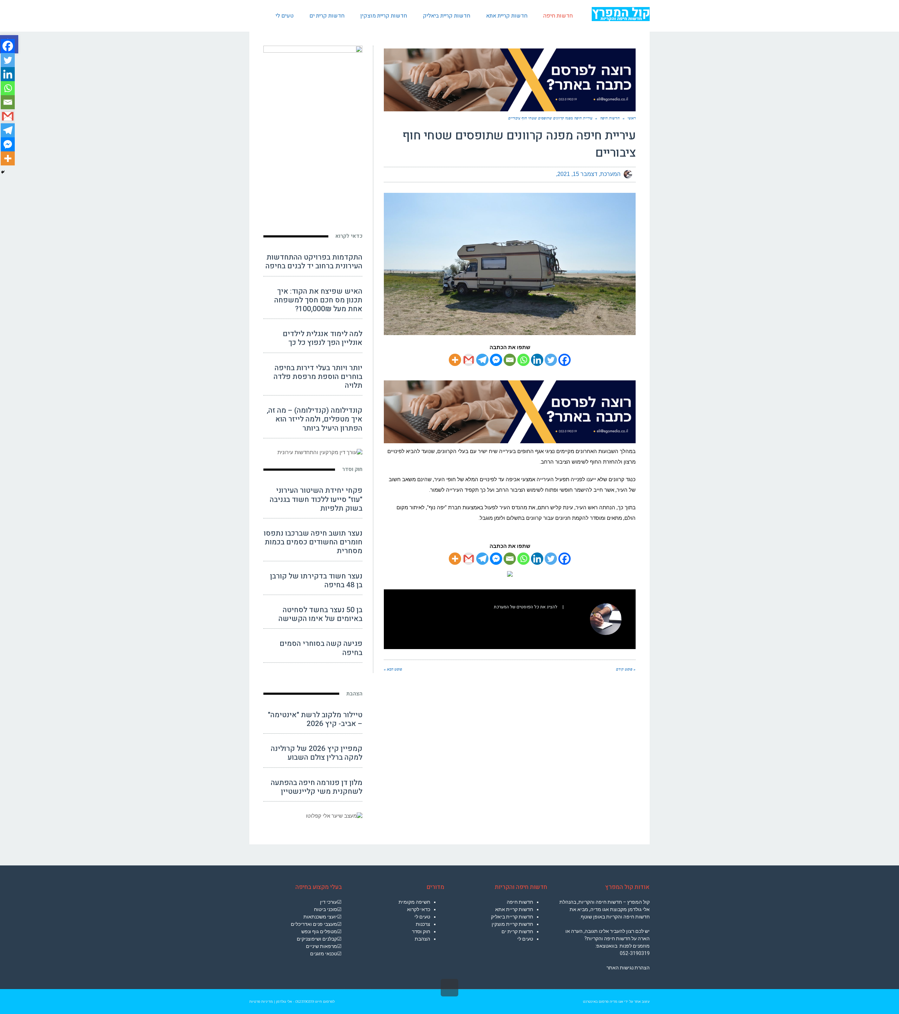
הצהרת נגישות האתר (628, 967)
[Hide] (3, 172)
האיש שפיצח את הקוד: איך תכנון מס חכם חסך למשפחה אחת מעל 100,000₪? (318, 300)
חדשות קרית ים (517, 931)
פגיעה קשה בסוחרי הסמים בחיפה (321, 648)
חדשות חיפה (520, 902)
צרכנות (423, 924)
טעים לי (525, 939)
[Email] (510, 360)
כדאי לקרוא (348, 236)
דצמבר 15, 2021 (577, 174)
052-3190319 (635, 953)
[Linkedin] (537, 360)
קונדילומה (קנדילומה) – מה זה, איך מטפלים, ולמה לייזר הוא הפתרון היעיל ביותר (314, 419)
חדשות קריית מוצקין (512, 924)
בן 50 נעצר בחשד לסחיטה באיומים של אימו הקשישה (320, 614)
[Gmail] (468, 360)
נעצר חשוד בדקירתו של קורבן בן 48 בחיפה (316, 580)
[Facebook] (564, 360)
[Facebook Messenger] (496, 360)
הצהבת (354, 694)
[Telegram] (482, 360)
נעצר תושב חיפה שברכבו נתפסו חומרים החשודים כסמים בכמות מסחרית (313, 542)
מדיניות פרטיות (261, 1001)
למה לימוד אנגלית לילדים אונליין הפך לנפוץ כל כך (322, 338)
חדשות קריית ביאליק (512, 917)
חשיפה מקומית (414, 902)
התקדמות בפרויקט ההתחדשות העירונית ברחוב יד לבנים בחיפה (313, 262)
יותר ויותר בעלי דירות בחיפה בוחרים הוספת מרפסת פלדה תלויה (318, 376)
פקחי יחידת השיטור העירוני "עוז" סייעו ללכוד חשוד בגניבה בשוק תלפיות (316, 499)
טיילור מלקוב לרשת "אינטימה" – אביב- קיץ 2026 (315, 719)
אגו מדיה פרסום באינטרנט (603, 1001)
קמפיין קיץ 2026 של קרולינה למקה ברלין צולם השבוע (316, 753)
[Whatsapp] (523, 360)
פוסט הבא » (393, 669)
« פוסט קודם (626, 669)
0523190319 (304, 1001)
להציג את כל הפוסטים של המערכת (525, 607)
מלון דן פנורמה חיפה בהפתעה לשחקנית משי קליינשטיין (316, 787)
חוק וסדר (352, 469)
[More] (455, 360)
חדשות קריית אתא (514, 909)
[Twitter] (551, 360)
